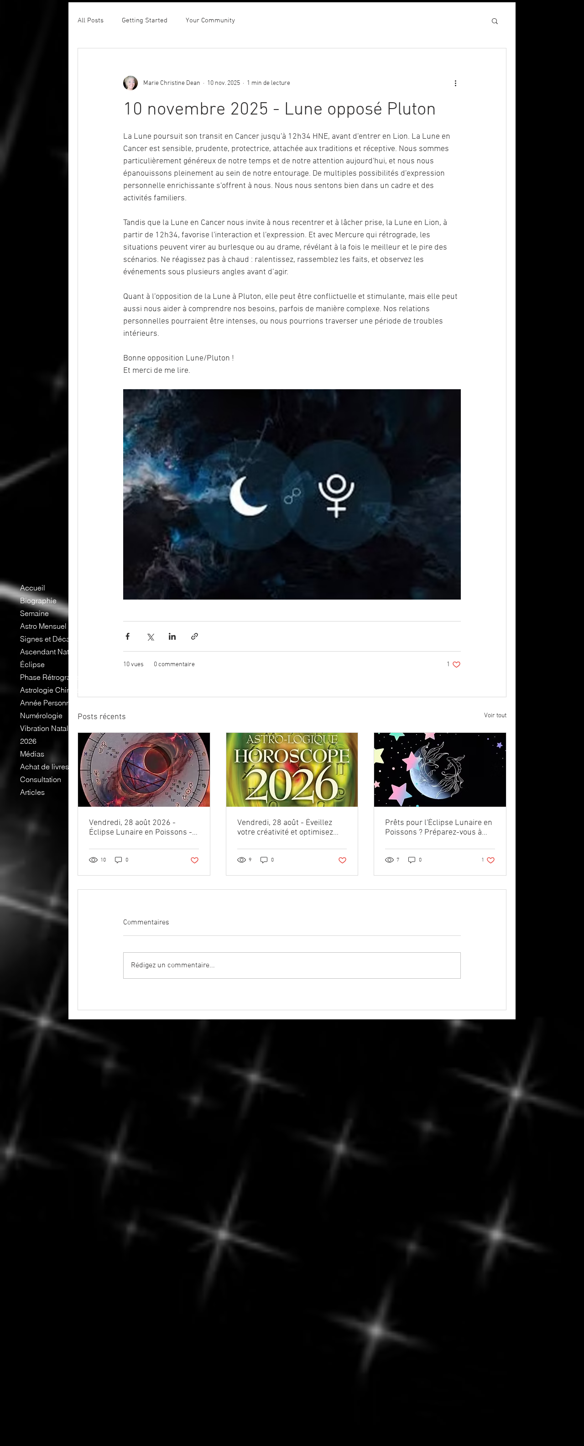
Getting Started (144, 20)
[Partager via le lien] (194, 636)
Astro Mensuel (43, 626)
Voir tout (495, 716)
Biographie (38, 600)
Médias (32, 753)
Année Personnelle (51, 702)
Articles (32, 792)
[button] (494, 20)
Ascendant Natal (47, 651)
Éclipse (32, 664)
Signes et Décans (49, 638)
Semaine (34, 613)
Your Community (210, 20)
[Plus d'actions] (455, 83)
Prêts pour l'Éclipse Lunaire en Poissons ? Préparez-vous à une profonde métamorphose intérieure (438, 827)
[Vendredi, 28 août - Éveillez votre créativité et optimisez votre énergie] (292, 770)
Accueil (32, 587)
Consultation (40, 779)
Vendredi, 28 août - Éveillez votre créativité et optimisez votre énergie (285, 827)
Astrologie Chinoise (52, 689)
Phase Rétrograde (49, 677)
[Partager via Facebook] (127, 636)
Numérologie (41, 715)
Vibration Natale (46, 728)
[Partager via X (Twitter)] (150, 636)
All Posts (91, 20)
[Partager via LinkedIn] (172, 636)
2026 (28, 741)
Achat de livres (44, 766)
